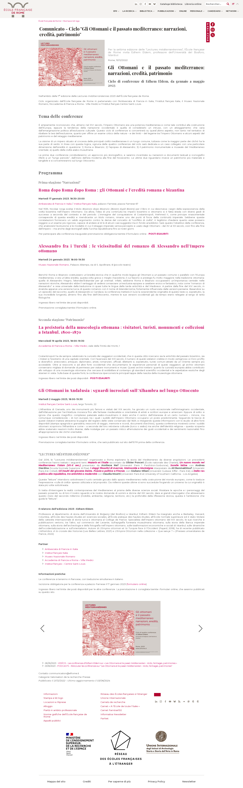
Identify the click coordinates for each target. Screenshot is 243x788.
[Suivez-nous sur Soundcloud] (184, 702)
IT (233, 4)
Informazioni (50, 694)
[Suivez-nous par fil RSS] (179, 702)
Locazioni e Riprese (54, 702)
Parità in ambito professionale (60, 710)
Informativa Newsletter (113, 714)
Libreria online (193, 4)
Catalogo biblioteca (171, 4)
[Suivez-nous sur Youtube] (150, 4)
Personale (196, 11)
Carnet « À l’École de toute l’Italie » (120, 706)
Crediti (87, 781)
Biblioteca (146, 11)
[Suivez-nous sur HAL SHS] (188, 702)
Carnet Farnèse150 (111, 710)
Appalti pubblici (52, 720)
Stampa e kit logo (71, 21)
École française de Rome (50, 21)
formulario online (136, 584)
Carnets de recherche (113, 702)
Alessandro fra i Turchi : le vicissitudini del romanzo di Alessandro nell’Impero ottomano (121, 248)
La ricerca (128, 11)
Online (183, 11)
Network (231, 11)
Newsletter (189, 781)
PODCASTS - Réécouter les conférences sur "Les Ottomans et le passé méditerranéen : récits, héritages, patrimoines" (114, 666)
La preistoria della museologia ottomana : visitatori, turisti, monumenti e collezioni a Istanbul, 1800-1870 (121, 330)
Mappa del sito (56, 781)
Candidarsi (214, 11)
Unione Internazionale (113, 698)
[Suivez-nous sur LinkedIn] (136, 4)
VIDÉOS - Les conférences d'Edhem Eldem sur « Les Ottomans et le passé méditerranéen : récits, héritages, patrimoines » (117, 663)
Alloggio (48, 706)
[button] (42, 628)
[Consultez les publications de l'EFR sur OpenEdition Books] (193, 702)
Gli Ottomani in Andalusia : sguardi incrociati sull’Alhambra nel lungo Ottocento (119, 390)
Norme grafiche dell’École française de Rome (65, 715)
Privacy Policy (156, 781)
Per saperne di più (119, 781)
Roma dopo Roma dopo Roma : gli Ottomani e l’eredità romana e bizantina (111, 189)
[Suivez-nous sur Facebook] (145, 4)
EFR (115, 11)
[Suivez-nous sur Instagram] (140, 4)
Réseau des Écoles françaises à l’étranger (124, 694)
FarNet (104, 718)
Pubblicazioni (166, 11)
